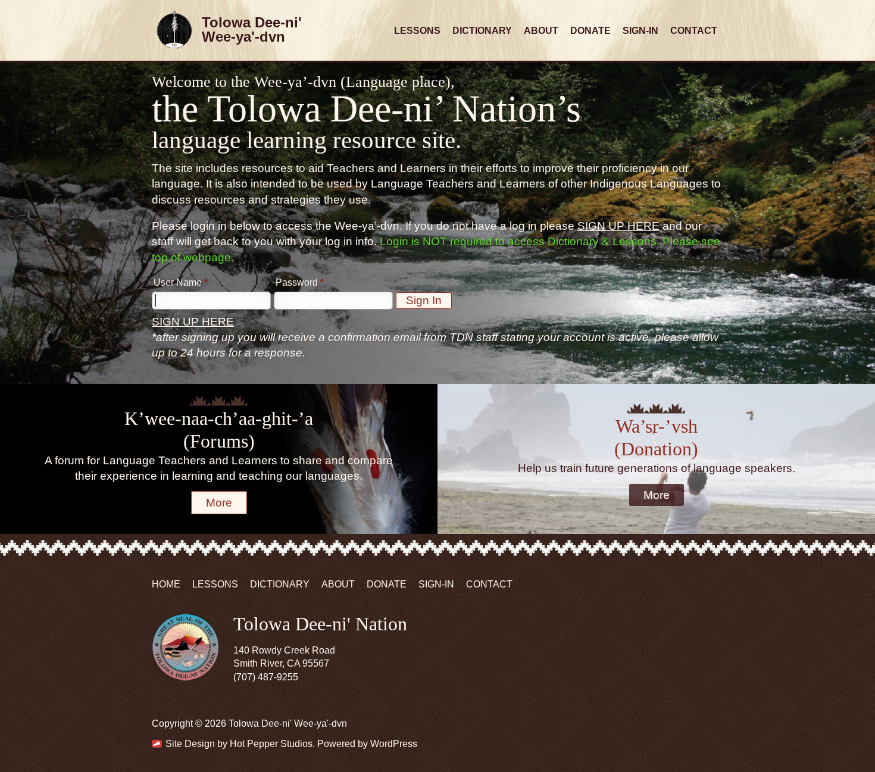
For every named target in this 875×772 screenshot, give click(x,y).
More (219, 502)
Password (297, 282)
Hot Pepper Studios (271, 744)
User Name (178, 282)
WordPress (393, 744)
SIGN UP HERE (618, 226)
